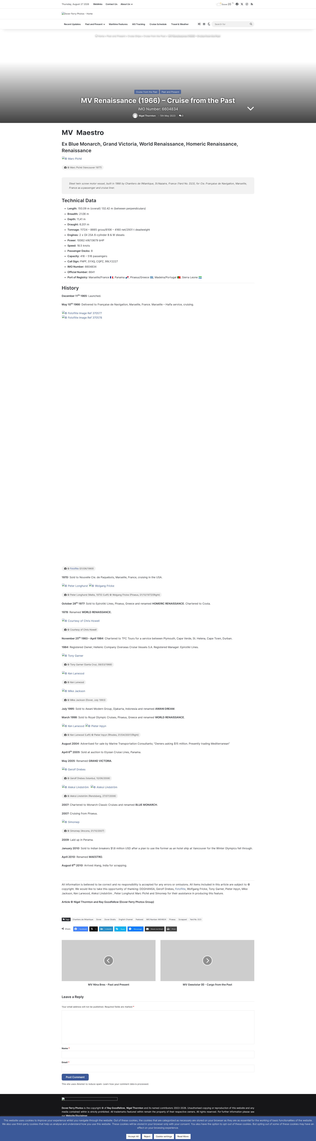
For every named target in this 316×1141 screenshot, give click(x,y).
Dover (98, 919)
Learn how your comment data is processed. (126, 1084)
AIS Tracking (138, 24)
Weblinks (97, 4)
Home (100, 36)
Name (66, 1048)
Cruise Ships (134, 36)
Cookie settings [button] (164, 1136)
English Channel (126, 919)
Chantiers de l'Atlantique (83, 919)
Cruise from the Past (154, 36)
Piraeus (172, 919)
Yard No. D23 (195, 919)
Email (65, 1062)
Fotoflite (74, 568)
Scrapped (183, 919)
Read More (183, 1136)
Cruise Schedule (158, 24)
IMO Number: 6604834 (156, 919)
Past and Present (116, 36)
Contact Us (111, 4)
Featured (139, 919)
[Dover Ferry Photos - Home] (77, 13)
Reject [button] (147, 1136)
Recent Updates (72, 24)
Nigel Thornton (147, 115)
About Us (125, 4)
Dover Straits (110, 919)
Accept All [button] (133, 1136)
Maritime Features (118, 24)
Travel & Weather (180, 24)
